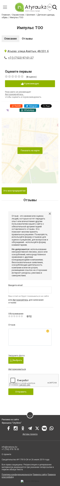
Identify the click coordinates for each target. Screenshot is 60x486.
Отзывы (27, 38)
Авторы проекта (30, 434)
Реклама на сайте (10, 419)
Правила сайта (40, 474)
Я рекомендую (31, 83)
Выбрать (17, 360)
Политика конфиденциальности (17, 474)
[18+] (30, 7)
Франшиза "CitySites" (12, 423)
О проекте (6, 454)
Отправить (20, 391)
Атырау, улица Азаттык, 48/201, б (28, 51)
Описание (10, 38)
